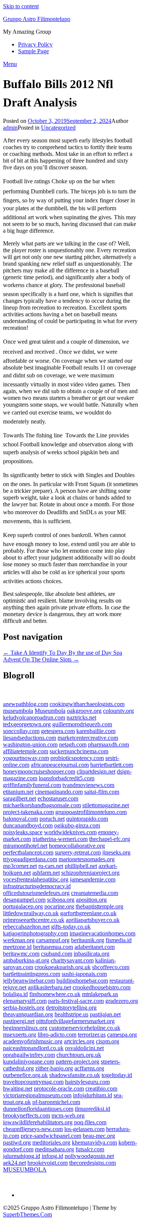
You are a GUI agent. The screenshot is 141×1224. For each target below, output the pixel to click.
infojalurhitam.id (92, 1095)
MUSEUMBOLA (25, 1169)
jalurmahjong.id (21, 1156)
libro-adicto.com (57, 1034)
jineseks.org (116, 852)
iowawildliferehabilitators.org (38, 1122)
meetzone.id (17, 947)
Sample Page (33, 51)
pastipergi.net (19, 1021)
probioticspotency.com (77, 758)
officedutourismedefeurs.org (36, 893)
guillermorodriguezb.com (82, 724)
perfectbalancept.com (28, 852)
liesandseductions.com (29, 738)
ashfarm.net (46, 872)
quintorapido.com (87, 819)
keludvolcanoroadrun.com (34, 717)
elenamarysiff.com (25, 1001)
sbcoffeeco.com (110, 967)
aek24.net (14, 1163)
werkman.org (19, 940)
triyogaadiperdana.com (30, 859)
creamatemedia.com (94, 893)
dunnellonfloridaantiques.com (38, 1109)
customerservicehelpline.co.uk (84, 1028)
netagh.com (72, 744)
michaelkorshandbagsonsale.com (42, 805)
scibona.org (60, 899)
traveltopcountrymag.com (33, 1082)
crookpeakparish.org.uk (63, 967)
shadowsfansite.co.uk (74, 1075)
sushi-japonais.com (84, 974)
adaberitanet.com (94, 947)
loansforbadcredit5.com (66, 778)
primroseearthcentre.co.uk (33, 920)
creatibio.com (101, 1088)
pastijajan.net (105, 1014)
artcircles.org (79, 1041)
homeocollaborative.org (77, 845)
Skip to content (21, 6)
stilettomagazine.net (105, 805)
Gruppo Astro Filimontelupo (36, 19)
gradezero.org (121, 1001)
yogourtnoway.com (26, 758)
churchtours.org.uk (78, 1055)
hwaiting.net (17, 1088)
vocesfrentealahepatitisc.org (35, 879)
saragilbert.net (19, 798)
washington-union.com (30, 744)
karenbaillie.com (95, 731)
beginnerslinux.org (25, 1028)
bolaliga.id (15, 994)
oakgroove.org (84, 711)
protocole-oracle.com (59, 1088)
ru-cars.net (50, 866)
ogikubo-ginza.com (77, 825)
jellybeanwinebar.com (29, 980)
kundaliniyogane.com (28, 1061)
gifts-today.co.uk (71, 926)
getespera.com (58, 731)
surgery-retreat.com (78, 852)
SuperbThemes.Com (27, 1214)
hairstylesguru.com (87, 1082)
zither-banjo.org (54, 1068)
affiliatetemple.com (25, 751)
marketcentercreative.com (88, 738)
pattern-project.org (77, 1061)
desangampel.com (24, 899)
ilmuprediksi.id (92, 1109)
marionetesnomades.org (87, 859)
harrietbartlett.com (111, 765)
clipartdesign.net (96, 771)
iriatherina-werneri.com (60, 839)
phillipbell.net (81, 866)
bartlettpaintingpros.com (31, 974)
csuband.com (56, 953)
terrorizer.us (92, 1034)
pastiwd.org (17, 1142)
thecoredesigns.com (92, 1163)
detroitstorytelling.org (71, 1007)
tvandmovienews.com (88, 785)
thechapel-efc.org (109, 839)
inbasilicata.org (91, 953)
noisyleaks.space (22, 832)
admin (10, 127)
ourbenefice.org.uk (25, 1075)
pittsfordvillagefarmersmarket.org (75, 1021)
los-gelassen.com (84, 1129)
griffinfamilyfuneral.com (32, 785)
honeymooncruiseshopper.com (39, 771)
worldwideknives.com (70, 832)
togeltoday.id (117, 1075)
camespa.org (122, 1034)
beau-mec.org (99, 1136)
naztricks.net (81, 717)
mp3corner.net (20, 866)
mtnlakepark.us (100, 994)
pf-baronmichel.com (56, 1102)
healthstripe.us (71, 1014)
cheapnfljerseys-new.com (33, 1129)
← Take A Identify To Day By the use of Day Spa (62, 652)
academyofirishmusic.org (32, 1041)
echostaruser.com (58, 798)
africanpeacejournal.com (60, 765)
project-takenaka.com (28, 812)
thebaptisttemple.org (99, 906)
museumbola (18, 711)
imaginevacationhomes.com (102, 933)
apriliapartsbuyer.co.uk (93, 920)
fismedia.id (119, 940)
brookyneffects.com (26, 1115)
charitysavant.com (72, 960)
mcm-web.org (68, 1115)
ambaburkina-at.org (26, 960)
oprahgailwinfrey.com (29, 1055)
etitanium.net (18, 792)
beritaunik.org (87, 940)
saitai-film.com (101, 792)
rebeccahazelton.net (26, 926)
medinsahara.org (54, 1149)
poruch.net (52, 819)
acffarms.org (89, 1068)
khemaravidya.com (94, 1142)
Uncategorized (58, 127)
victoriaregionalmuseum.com (37, 1095)
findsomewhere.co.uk (54, 994)
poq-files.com (90, 1122)
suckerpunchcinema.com (79, 751)
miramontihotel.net (25, 845)
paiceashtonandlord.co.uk (33, 1048)
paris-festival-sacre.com (76, 1001)
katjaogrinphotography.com (35, 933)
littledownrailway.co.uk (31, 913)
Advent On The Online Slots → (41, 659)
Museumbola (50, 711)
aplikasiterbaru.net (49, 987)
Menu (10, 64)
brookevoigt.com (47, 1163)
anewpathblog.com (25, 704)
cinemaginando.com (59, 792)
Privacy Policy (35, 44)
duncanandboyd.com (28, 825)
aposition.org (91, 899)
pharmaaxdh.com (108, 744)
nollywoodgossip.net (89, 1156)
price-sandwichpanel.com (51, 1136)
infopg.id (52, 1156)
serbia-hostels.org (23, 1007)
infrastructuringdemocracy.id (37, 886)
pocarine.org (59, 906)
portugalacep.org (23, 906)
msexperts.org (19, 1034)
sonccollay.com (21, 731)
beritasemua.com (53, 947)
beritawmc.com (21, 953)
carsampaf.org (53, 940)
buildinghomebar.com (82, 980)
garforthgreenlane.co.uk (88, 913)
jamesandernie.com (92, 879)
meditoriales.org (51, 1142)
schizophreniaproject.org (90, 872)
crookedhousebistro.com (101, 987)
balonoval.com (20, 819)
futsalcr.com (90, 1149)
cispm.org (107, 1041)
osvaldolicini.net (84, 1048)
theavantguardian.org (28, 1014)
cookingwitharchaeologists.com (87, 704)
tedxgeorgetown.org (27, 724)
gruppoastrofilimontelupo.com (91, 812)
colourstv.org (118, 711)
